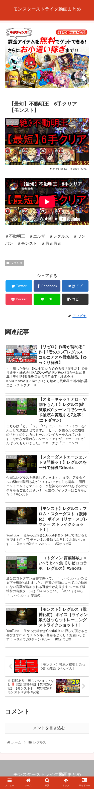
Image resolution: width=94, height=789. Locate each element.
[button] (84, 548)
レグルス (17, 263)
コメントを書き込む (47, 728)
